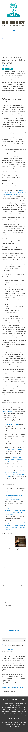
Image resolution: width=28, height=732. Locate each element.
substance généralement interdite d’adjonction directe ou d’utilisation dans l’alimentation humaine (14, 192)
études (4, 201)
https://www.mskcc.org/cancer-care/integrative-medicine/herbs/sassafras (14, 497)
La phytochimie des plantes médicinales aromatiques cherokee (14, 460)
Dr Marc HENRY (7, 649)
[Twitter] (10, 69)
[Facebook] (4, 69)
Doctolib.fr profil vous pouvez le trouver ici (13, 687)
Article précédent (14, 630)
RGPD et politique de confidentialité (13, 703)
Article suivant (14, 635)
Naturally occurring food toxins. (14, 449)
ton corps (4, 65)
